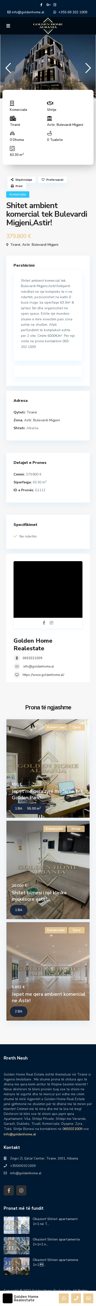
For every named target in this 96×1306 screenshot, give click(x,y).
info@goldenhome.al (28, 12)
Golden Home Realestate (33, 644)
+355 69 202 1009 (72, 12)
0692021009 (32, 658)
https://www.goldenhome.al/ (43, 675)
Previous (8, 70)
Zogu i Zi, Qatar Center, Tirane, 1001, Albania (44, 1158)
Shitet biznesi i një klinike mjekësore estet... (39, 895)
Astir (51, 124)
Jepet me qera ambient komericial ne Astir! (48, 997)
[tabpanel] (48, 65)
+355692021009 (23, 1166)
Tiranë (15, 124)
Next (88, 70)
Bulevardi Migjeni (70, 124)
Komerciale (18, 109)
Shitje (51, 109)
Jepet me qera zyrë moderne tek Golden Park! (47, 794)
